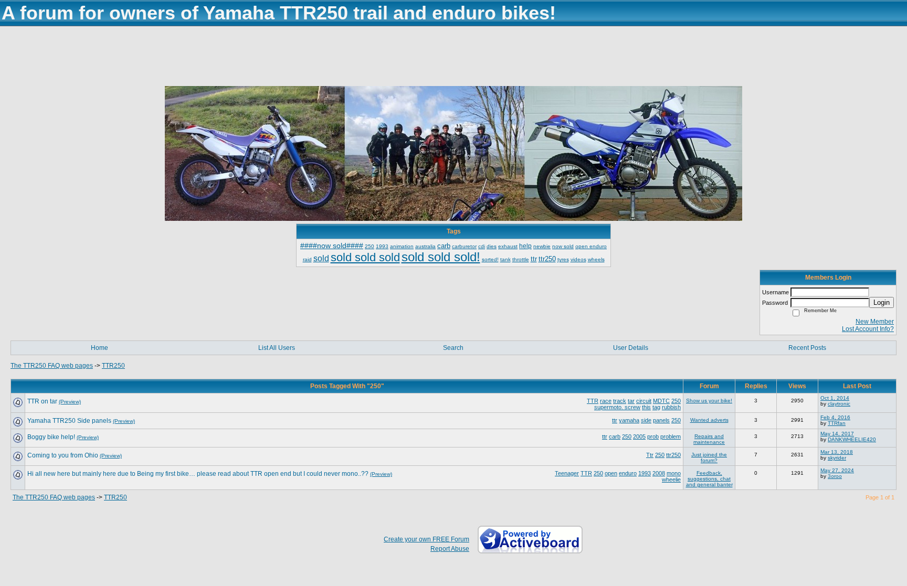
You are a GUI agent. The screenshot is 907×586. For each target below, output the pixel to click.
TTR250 (113, 365)
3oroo (835, 476)
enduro (628, 473)
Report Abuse (449, 548)
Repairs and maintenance (709, 439)
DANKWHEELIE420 (852, 439)
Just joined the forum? (709, 457)
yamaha (629, 420)
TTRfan (837, 423)
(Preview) (70, 401)
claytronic (839, 404)
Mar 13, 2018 (836, 452)
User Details (630, 347)
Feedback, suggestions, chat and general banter (709, 478)
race (605, 401)
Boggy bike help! (51, 437)
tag (656, 407)
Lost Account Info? (868, 329)
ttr (614, 420)
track (619, 401)
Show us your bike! (709, 400)
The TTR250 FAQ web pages (51, 365)
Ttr (649, 455)
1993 (644, 473)
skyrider (837, 458)
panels (661, 420)
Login (881, 302)
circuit (643, 401)
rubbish (671, 407)
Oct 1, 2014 (834, 398)
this (646, 407)
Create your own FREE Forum (426, 539)
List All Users (276, 347)
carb (614, 436)
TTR (592, 401)
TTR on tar (42, 401)
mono (674, 473)
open (611, 473)
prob (653, 436)
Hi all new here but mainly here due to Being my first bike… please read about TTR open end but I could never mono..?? (197, 473)
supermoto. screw (617, 407)
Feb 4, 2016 (835, 417)
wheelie (671, 479)
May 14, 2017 (837, 433)
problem (670, 436)
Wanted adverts (709, 420)
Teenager (567, 473)
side (646, 420)
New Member (875, 321)
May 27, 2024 (837, 470)
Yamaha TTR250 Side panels (69, 420)
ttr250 (673, 455)
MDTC (661, 401)
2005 (639, 436)
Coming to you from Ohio (62, 455)
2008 (658, 473)
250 (676, 401)
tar (631, 401)
